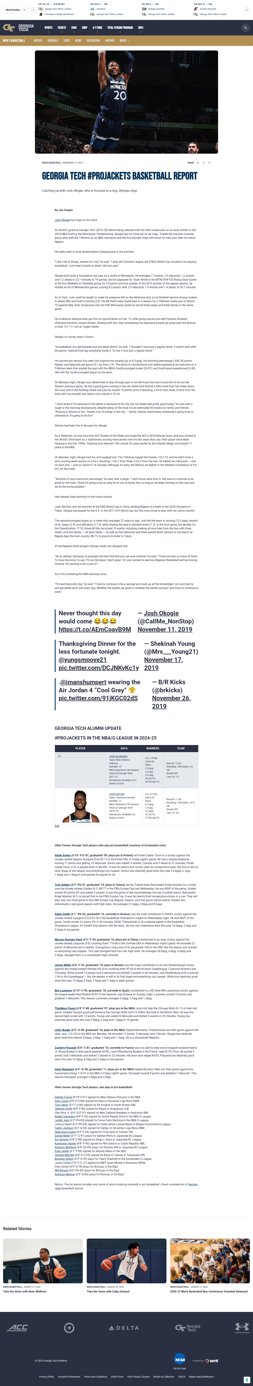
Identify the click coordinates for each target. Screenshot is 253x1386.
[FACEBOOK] (203, 162)
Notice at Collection (163, 1376)
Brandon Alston (64, 1159)
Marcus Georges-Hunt (68, 939)
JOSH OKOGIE (117, 794)
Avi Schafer (62, 1139)
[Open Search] (245, 27)
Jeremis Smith (63, 1108)
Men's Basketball (52, 163)
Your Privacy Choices (138, 1376)
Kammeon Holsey (65, 1143)
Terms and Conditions (95, 1376)
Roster (38, 40)
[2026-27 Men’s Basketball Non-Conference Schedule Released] (210, 1261)
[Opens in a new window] (17, 1328)
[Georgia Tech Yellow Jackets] (18, 27)
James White (63, 965)
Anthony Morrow (65, 1174)
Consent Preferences (69, 1376)
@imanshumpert (83, 682)
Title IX (181, 1376)
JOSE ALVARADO (118, 756)
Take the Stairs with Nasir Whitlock (24, 1291)
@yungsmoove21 (83, 659)
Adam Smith (62, 914)
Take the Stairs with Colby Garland (108, 1291)
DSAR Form (117, 1376)
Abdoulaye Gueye (65, 1132)
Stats (67, 40)
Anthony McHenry (65, 1147)
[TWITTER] (197, 162)
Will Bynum (61, 1170)
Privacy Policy (46, 1376)
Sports (48, 28)
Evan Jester (62, 1151)
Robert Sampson (65, 1116)
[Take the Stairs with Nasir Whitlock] (43, 1261)
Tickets (62, 28)
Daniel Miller (62, 1135)
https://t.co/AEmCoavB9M (95, 629)
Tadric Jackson (64, 1128)
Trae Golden (62, 884)
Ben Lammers (63, 990)
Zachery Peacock (65, 1047)
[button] (33, 10)
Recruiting (93, 40)
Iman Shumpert (64, 1069)
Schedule (53, 40)
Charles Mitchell (64, 1155)
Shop (84, 28)
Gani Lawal (61, 1101)
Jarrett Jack (62, 1120)
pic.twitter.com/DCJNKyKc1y (99, 667)
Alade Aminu (63, 855)
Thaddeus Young (65, 1008)
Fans (74, 28)
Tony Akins (61, 1105)
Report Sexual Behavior (201, 1376)
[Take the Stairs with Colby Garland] (126, 1261)
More (123, 40)
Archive (110, 40)
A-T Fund (97, 28)
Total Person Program (120, 28)
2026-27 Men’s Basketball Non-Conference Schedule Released (209, 1291)
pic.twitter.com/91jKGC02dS (98, 698)
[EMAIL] (209, 162)
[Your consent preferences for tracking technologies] (247, 1380)
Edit (57, 826)
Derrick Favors (63, 1097)
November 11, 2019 (165, 629)
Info (140, 28)
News (78, 40)
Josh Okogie (62, 220)
